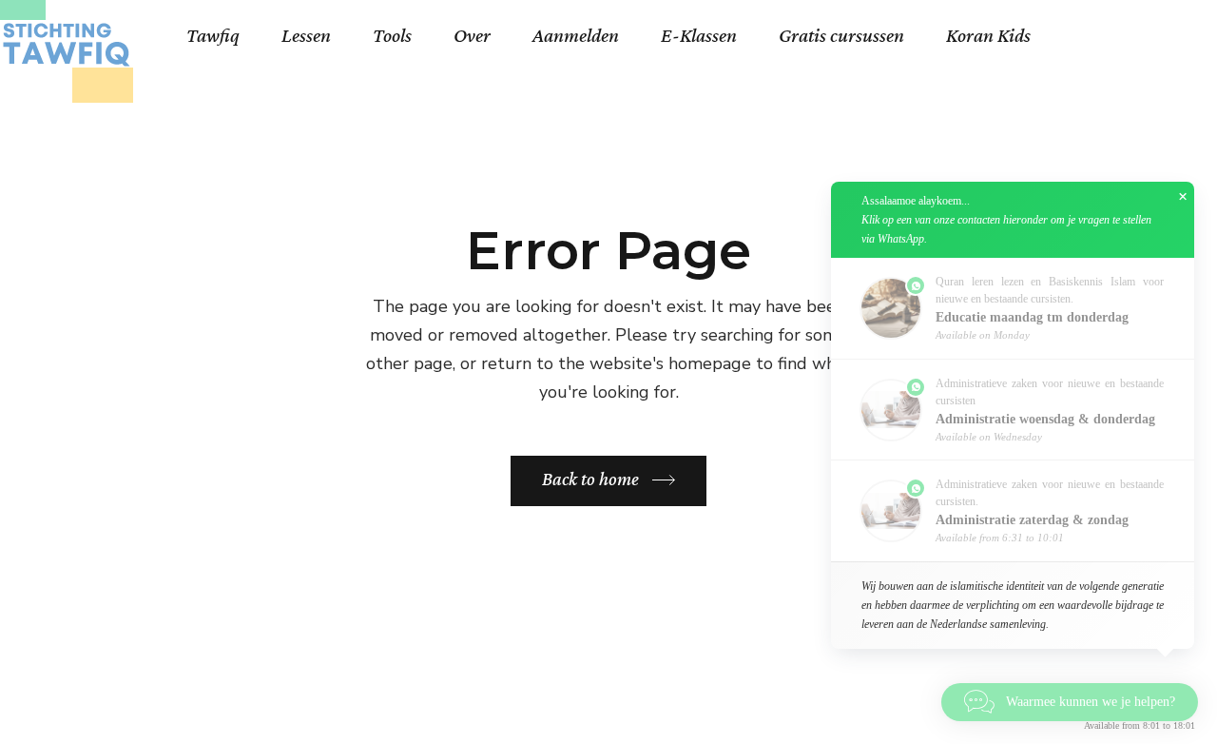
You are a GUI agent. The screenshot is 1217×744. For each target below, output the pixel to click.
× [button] (1183, 197)
